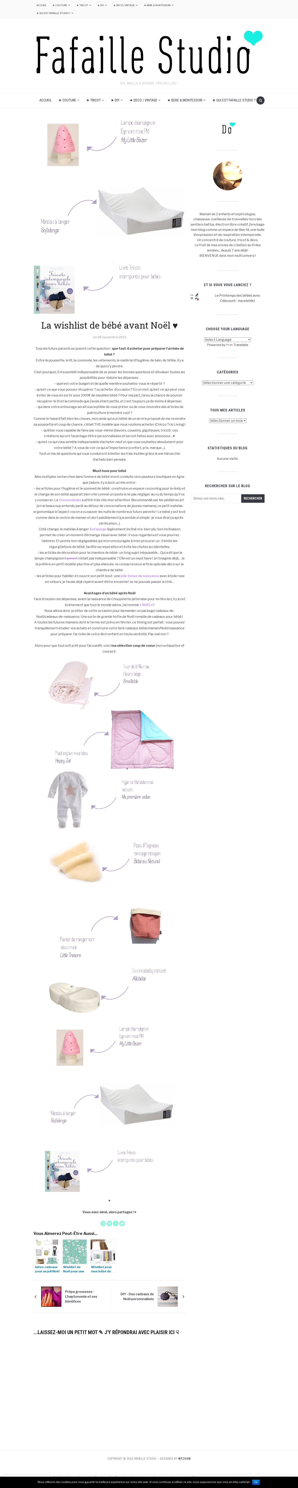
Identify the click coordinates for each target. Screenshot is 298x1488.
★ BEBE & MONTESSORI (157, 5)
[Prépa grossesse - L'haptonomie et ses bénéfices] (51, 1296)
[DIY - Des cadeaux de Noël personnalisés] (167, 1296)
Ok (255, 1482)
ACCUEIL (41, 5)
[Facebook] (115, 1223)
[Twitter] (122, 1223)
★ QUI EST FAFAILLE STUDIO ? (53, 13)
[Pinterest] (109, 1223)
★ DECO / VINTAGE (124, 5)
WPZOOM (184, 1458)
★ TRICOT (82, 5)
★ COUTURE (60, 5)
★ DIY (101, 5)
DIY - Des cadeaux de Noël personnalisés (137, 1296)
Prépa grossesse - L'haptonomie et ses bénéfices (81, 1296)
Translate (240, 345)
